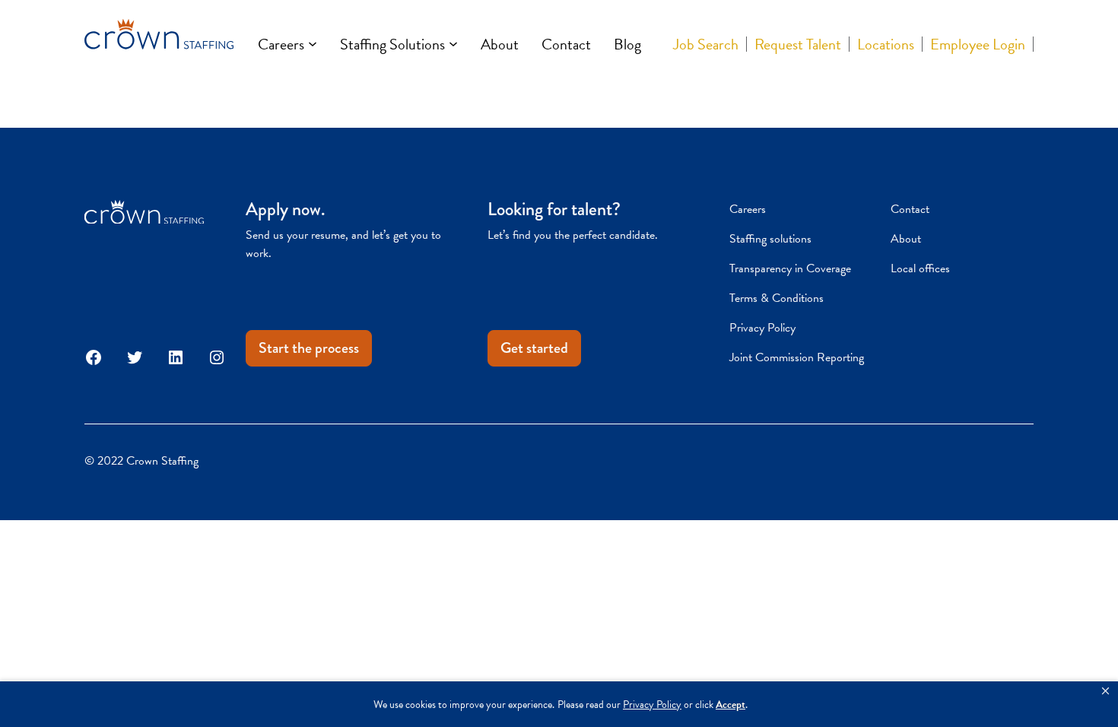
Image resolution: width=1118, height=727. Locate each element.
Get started (534, 348)
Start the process (309, 348)
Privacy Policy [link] (652, 705)
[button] (1105, 691)
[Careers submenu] (312, 44)
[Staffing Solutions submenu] (453, 44)
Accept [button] (730, 705)
